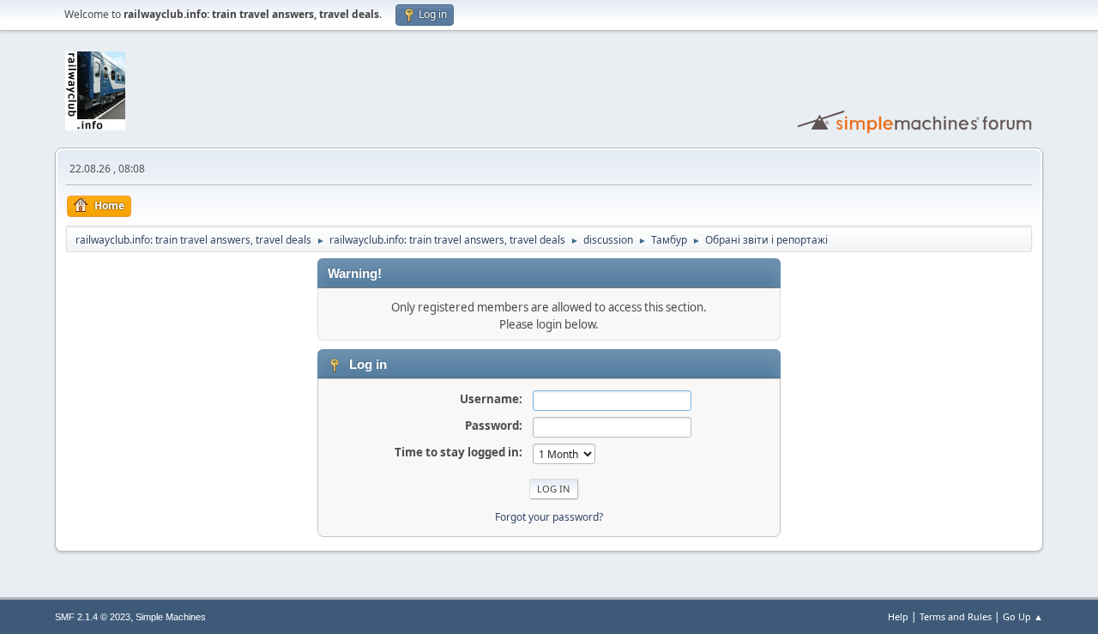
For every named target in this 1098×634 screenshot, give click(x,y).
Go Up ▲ (1023, 616)
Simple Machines (171, 617)
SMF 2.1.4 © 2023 (92, 617)
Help (898, 616)
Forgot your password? (549, 517)
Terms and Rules (956, 616)
